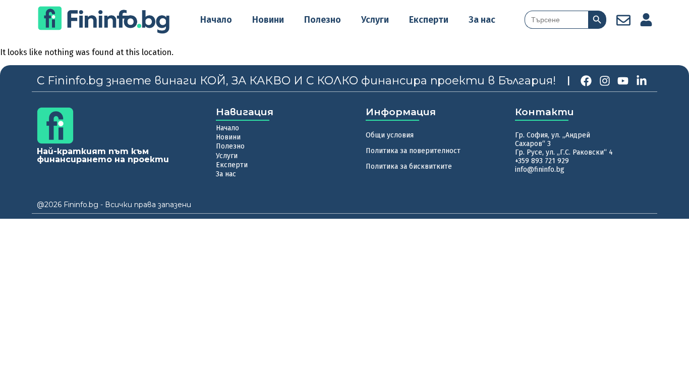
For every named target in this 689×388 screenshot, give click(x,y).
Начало (216, 19)
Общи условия (390, 135)
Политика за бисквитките (409, 166)
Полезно (322, 19)
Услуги (375, 19)
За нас (482, 19)
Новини (268, 19)
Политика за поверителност (413, 151)
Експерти (428, 19)
